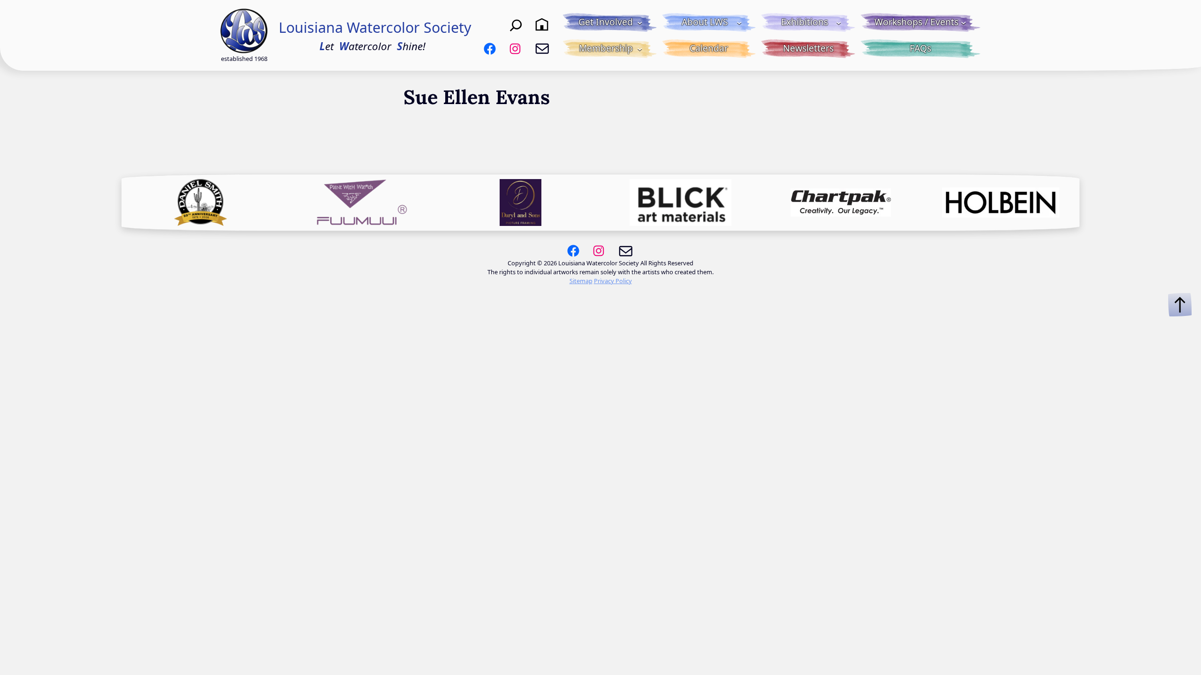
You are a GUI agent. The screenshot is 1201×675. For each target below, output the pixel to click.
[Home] (541, 24)
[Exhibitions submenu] (839, 22)
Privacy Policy (613, 281)
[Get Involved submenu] (640, 22)
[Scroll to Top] (1180, 304)
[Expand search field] (516, 25)
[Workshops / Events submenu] (963, 22)
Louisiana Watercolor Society (375, 27)
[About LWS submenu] (739, 22)
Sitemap (581, 281)
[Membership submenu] (640, 49)
